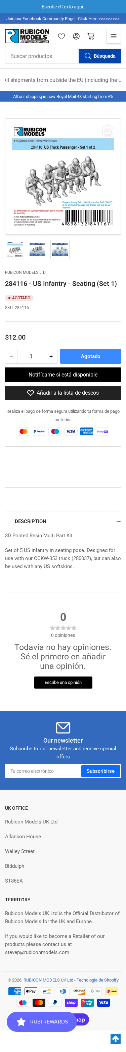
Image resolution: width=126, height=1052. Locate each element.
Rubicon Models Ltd (25, 272)
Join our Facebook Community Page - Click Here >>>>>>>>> (63, 18)
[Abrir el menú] (113, 36)
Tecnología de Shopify (98, 980)
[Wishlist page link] (61, 36)
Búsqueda (105, 56)
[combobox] (63, 56)
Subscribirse (101, 771)
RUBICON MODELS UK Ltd (48, 980)
